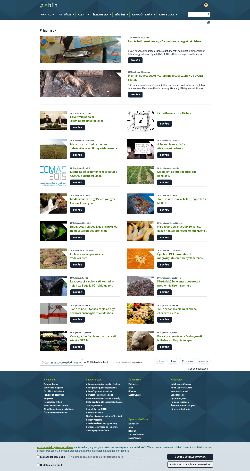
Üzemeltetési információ (56, 412)
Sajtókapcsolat (178, 394)
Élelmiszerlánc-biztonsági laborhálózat (104, 401)
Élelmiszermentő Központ (183, 405)
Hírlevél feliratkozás (180, 409)
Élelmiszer (133, 384)
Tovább (135, 60)
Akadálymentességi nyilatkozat (59, 409)
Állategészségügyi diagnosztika (101, 387)
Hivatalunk (49, 379)
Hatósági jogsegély (180, 401)
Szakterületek (93, 379)
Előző (173, 361)
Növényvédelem (94, 419)
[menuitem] (48, 14)
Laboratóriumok (136, 434)
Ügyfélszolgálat (178, 398)
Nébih (89, 5)
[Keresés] (207, 14)
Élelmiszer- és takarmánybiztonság (103, 398)
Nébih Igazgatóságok (181, 384)
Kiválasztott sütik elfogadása (190, 464)
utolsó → (203, 361)
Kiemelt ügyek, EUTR (96, 409)
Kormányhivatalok (180, 391)
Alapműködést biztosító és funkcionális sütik (96, 456)
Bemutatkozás (51, 384)
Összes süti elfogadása (190, 457)
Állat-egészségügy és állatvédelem (103, 384)
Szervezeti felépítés (53, 387)
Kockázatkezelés (94, 412)
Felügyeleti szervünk (54, 394)
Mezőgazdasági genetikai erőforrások (104, 416)
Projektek (48, 398)
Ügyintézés (134, 379)
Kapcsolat (176, 379)
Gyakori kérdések (138, 419)
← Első (160, 361)
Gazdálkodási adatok (54, 391)
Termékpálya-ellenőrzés (97, 430)
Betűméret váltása (208, 22)
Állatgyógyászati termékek (99, 391)
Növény (132, 391)
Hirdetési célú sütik (51, 465)
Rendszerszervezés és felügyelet (102, 426)
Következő (187, 361)
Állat (130, 387)
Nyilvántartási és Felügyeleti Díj (101, 423)
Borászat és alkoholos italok (99, 394)
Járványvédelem (94, 405)
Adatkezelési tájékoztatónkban (55, 447)
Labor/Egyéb (134, 394)
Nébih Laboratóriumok (181, 387)
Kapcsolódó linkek (53, 401)
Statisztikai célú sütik (52, 456)
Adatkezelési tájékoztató (56, 405)
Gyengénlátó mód (206, 5)
